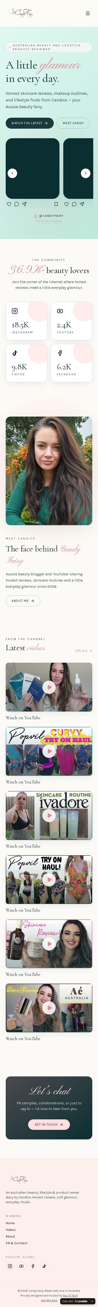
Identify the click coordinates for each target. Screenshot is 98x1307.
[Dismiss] (92, 1301)
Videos (11, 1230)
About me (20, 601)
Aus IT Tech (70, 1295)
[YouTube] (21, 1266)
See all (81, 651)
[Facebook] (33, 1266)
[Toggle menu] (87, 13)
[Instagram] (10, 1266)
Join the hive (49, 1300)
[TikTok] (44, 1266)
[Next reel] (85, 173)
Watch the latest (26, 123)
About (10, 1236)
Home (10, 1223)
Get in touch (46, 1124)
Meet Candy (73, 123)
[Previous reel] (12, 173)
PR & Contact (16, 1243)
